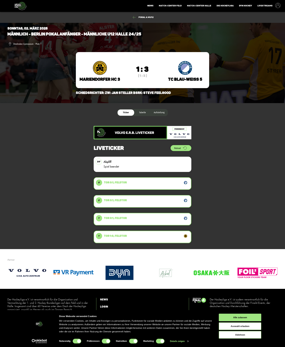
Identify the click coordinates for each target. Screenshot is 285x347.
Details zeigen (177, 341)
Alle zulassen (240, 317)
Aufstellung (159, 112)
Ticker (126, 112)
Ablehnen (240, 334)
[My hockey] (278, 6)
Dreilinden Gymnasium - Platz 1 (27, 44)
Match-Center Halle (199, 5)
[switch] (106, 341)
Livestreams (265, 5)
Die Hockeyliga (225, 5)
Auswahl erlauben (240, 326)
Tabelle (142, 112)
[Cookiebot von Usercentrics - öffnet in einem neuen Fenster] (39, 341)
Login (104, 306)
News (150, 5)
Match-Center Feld (170, 5)
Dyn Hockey (245, 5)
